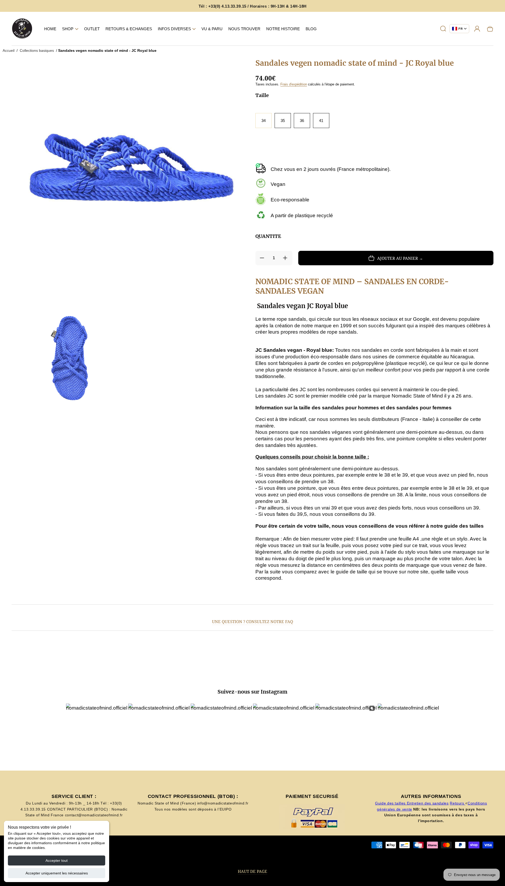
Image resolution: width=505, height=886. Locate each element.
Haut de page (252, 871)
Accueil (8, 50)
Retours (457, 803)
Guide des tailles (391, 803)
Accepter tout (57, 860)
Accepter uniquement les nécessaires (57, 873)
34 (263, 120)
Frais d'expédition (293, 84)
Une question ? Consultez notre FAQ (252, 621)
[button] (70, 28)
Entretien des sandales (428, 803)
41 (321, 120)
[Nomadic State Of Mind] (22, 29)
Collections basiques (37, 50)
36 (302, 120)
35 (283, 120)
